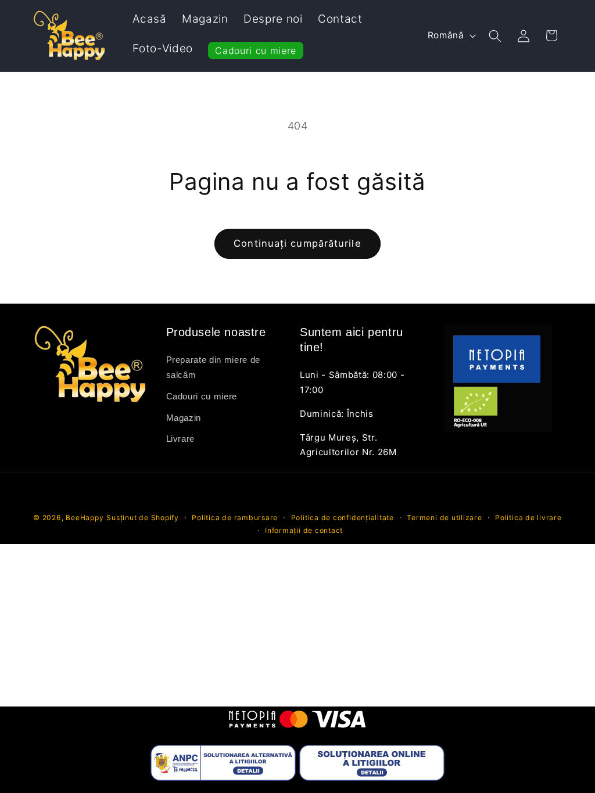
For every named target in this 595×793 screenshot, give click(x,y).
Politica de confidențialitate (342, 517)
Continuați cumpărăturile (297, 243)
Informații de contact (304, 530)
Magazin (184, 418)
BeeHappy (84, 517)
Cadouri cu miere (202, 396)
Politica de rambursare (235, 517)
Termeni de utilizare (444, 517)
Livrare (180, 439)
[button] (495, 35)
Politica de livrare (528, 517)
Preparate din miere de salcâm (213, 367)
